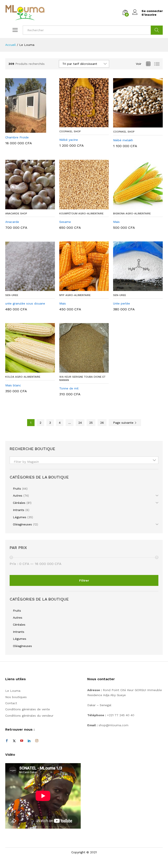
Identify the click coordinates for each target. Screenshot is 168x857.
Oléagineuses (22, 524)
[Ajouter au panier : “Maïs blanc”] (25, 370)
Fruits (17, 488)
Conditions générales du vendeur (29, 715)
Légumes (19, 517)
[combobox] (84, 460)
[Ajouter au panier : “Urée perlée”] (133, 288)
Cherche (157, 30)
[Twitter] (14, 740)
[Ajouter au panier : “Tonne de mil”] (79, 370)
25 (91, 422)
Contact (11, 703)
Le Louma (12, 690)
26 (102, 422)
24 (80, 422)
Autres (17, 495)
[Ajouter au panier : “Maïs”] (133, 206)
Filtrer (84, 580)
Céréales (19, 502)
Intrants (18, 510)
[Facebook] (6, 740)
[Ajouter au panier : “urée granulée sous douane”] (25, 288)
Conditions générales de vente (27, 709)
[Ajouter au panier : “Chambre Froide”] (25, 130)
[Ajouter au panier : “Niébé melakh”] (133, 125)
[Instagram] (37, 741)
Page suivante (124, 422)
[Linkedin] (29, 740)
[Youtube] (21, 740)
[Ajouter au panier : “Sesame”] (79, 206)
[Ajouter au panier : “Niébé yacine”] (79, 124)
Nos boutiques (16, 697)
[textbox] (84, 461)
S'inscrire (149, 14)
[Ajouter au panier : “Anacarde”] (25, 206)
